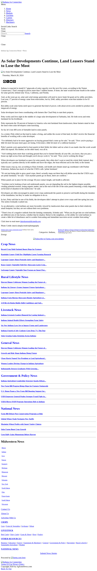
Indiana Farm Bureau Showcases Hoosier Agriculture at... (23, 298)
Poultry (40, 534)
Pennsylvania (6, 496)
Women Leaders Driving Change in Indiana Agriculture (22, 364)
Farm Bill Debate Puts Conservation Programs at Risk (22, 414)
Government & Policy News (19, 375)
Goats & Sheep (25, 534)
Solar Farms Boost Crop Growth (13, 429)
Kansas (4, 460)
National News (10, 408)
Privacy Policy (18, 564)
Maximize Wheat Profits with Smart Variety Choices (21, 424)
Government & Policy (58, 543)
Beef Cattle (5, 534)
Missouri (4, 476)
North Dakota (6, 488)
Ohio (3, 492)
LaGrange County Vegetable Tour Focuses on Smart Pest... (23, 270)
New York (5, 484)
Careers (9, 18)
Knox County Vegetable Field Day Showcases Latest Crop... (24, 265)
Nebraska (4, 480)
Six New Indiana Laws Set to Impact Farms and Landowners (24, 325)
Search (27, 33)
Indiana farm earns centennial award (11, 229)
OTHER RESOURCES (11, 539)
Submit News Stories (48, 553)
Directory (10, 20)
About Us (5, 513)
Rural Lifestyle (81, 543)
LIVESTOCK (7, 530)
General (45, 543)
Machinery (10, 22)
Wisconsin (5, 504)
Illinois (4, 448)
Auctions (9, 15)
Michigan (4, 468)
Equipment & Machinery (32, 543)
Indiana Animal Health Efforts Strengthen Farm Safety (22, 320)
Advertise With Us (8, 518)
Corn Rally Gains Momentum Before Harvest (18, 435)
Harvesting (71, 543)
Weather (22, 545)
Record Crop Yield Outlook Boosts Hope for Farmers (21, 249)
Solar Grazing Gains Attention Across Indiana (18, 336)
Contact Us (5, 509)
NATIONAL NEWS (9, 549)
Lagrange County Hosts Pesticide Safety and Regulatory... (23, 260)
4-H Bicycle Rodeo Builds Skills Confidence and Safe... (22, 303)
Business (4, 543)
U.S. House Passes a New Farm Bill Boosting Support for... (23, 391)
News (8, 11)
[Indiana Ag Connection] (11, 2)
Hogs (34, 534)
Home (8, 9)
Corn (3, 526)
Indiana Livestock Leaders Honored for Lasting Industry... (23, 315)
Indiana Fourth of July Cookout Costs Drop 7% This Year (23, 331)
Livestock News (11, 310)
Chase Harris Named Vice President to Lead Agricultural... (23, 358)
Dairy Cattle (14, 534)
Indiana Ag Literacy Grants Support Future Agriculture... (23, 287)
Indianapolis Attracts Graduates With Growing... (20, 369)
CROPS (4, 522)
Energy (19, 543)
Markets (9, 13)
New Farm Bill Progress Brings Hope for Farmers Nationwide (24, 386)
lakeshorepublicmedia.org (30, 221)
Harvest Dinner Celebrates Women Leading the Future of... (23, 282)
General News (10, 342)
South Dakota (6, 500)
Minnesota (5, 472)
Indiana (4, 452)
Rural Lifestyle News (14, 277)
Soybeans (24, 526)
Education (12, 543)
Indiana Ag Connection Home (11, 51)
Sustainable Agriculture (9, 545)
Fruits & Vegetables (13, 526)
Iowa (3, 456)
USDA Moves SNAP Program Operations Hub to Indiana (23, 402)
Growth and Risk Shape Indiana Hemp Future (19, 353)
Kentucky (4, 464)
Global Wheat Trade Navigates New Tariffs (17, 419)
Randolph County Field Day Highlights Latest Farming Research (26, 254)
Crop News (8, 244)
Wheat (31, 526)
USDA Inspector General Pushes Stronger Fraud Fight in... (23, 396)
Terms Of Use (6, 564)
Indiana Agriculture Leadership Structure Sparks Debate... (23, 381)
